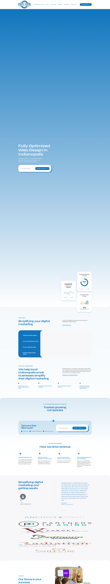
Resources (66, 4)
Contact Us (73, 4)
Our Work (60, 4)
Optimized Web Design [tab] (30, 335)
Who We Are (53, 4)
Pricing (47, 4)
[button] (62, 511)
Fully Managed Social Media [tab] (29, 353)
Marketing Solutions (39, 4)
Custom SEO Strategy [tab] (29, 347)
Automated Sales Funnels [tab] (30, 341)
